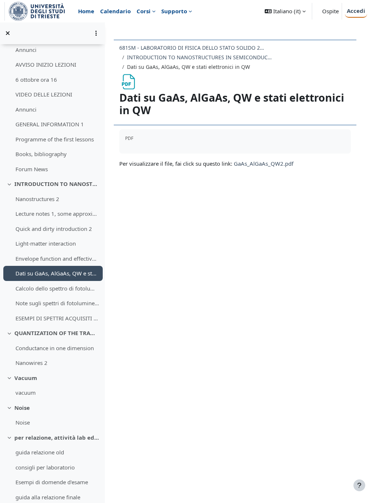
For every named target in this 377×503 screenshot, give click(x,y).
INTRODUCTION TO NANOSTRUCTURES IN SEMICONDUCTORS (56, 183)
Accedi (356, 10)
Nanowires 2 (31, 362)
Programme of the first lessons (54, 139)
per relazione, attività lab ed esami (56, 437)
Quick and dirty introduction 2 (53, 228)
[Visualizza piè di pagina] (359, 485)
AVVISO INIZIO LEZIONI (45, 64)
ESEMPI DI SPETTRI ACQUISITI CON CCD (57, 318)
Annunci (25, 49)
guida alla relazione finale (47, 497)
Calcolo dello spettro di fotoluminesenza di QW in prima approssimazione (57, 288)
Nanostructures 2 (37, 199)
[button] (285, 11)
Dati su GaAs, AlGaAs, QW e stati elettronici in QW (57, 273)
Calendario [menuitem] (115, 11)
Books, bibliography (41, 154)
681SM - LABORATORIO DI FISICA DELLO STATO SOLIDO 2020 (193, 47)
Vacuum (25, 377)
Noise (22, 407)
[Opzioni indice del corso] (96, 33)
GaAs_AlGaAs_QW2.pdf (263, 163)
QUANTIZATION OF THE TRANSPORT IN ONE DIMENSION (56, 333)
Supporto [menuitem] (174, 11)
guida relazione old (39, 452)
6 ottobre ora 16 (36, 79)
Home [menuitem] (86, 11)
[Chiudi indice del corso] (8, 33)
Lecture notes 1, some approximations (57, 213)
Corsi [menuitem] (144, 11)
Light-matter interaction (45, 243)
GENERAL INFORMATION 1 (49, 124)
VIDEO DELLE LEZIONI (43, 94)
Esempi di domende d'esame (51, 482)
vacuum (25, 392)
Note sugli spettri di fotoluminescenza (57, 303)
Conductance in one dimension (54, 348)
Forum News (31, 169)
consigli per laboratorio (45, 467)
